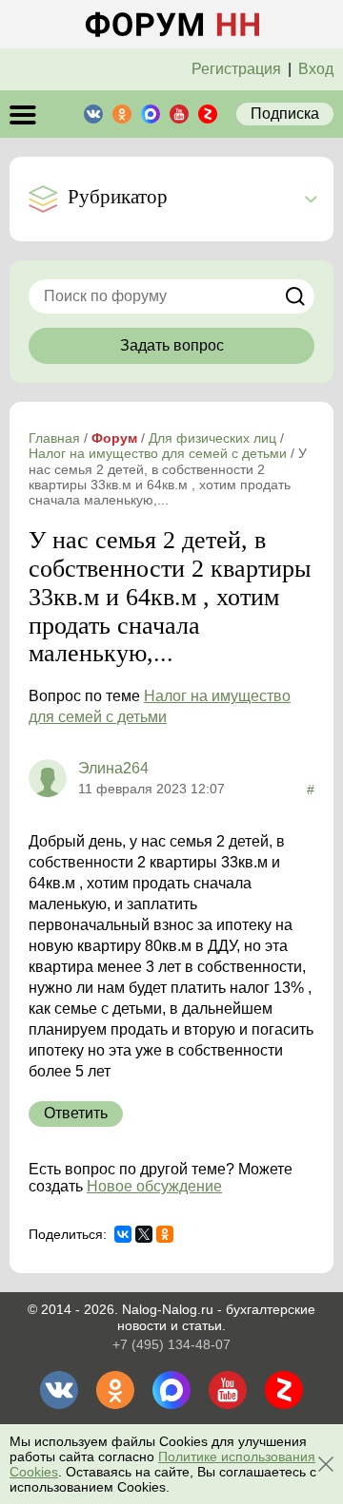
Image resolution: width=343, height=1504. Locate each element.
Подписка (285, 113)
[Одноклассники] (164, 1234)
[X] (143, 1234)
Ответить (76, 1113)
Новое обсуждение (154, 1186)
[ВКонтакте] (122, 1234)
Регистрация (236, 69)
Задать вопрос (172, 345)
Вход (315, 69)
